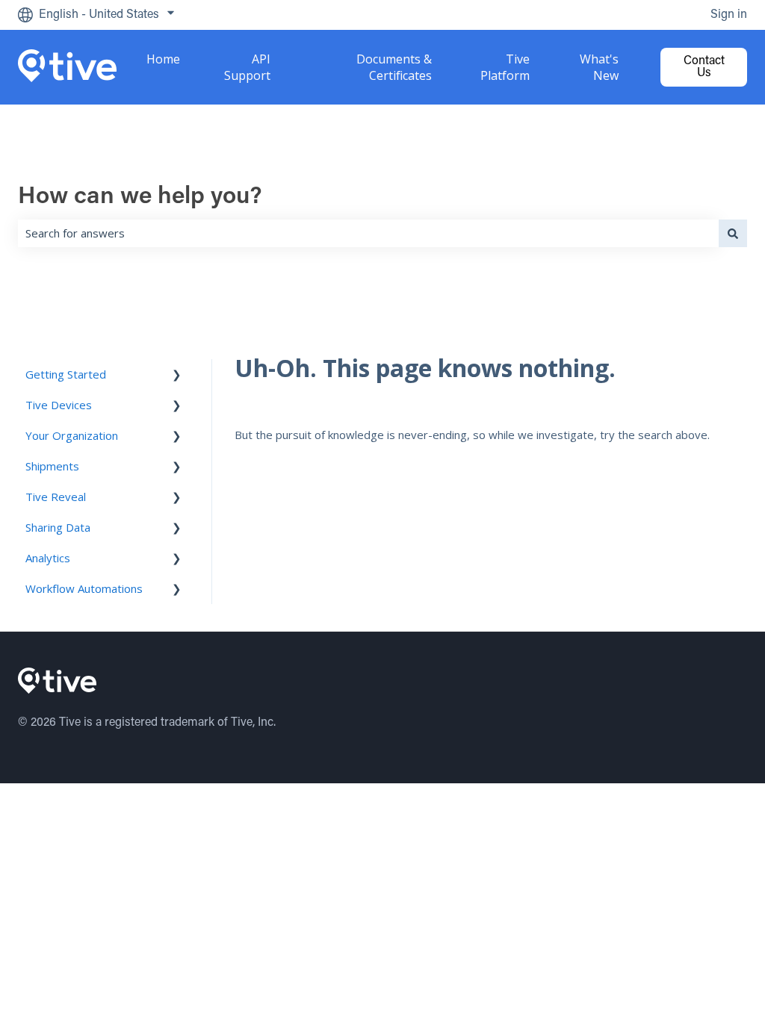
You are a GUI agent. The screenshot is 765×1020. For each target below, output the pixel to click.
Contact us (704, 67)
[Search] (733, 233)
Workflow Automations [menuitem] (84, 588)
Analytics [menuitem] (47, 557)
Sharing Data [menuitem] (57, 527)
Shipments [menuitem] (52, 465)
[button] (177, 376)
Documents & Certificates (394, 67)
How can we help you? (140, 197)
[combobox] (368, 233)
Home (163, 59)
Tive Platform (505, 67)
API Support (247, 67)
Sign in (728, 15)
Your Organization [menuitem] (71, 435)
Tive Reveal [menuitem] (55, 496)
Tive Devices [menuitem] (58, 404)
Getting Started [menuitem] (65, 374)
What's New (599, 67)
